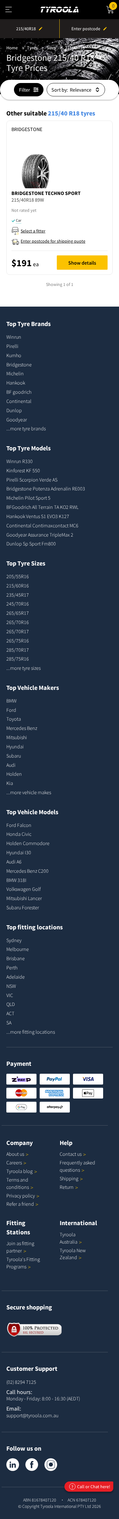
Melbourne (17, 949)
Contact (71, 1154)
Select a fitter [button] (33, 231)
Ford (11, 710)
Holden (14, 774)
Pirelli (12, 346)
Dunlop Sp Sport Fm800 (31, 543)
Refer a (20, 1204)
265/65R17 (17, 613)
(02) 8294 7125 (21, 1382)
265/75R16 (17, 640)
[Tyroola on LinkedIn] (12, 1464)
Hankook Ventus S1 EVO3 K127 (37, 516)
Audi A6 (14, 861)
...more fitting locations (30, 1032)
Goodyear (16, 419)
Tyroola (19, 1171)
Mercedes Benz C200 (27, 871)
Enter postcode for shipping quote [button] (53, 241)
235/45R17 (17, 595)
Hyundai (15, 746)
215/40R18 (75, 48)
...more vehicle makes (28, 792)
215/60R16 (17, 585)
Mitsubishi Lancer (24, 898)
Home (12, 48)
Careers (14, 1162)
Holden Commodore (28, 843)
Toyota (13, 719)
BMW (11, 700)
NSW (11, 986)
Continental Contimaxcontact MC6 (42, 525)
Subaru (13, 756)
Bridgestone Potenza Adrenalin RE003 (45, 488)
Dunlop (14, 410)
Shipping (69, 1178)
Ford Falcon (18, 825)
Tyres (32, 48)
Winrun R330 (19, 461)
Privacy (20, 1195)
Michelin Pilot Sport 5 (28, 498)
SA (8, 1022)
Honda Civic (18, 834)
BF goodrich (18, 392)
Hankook (15, 382)
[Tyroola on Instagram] (50, 1464)
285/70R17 (17, 650)
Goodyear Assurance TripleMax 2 (39, 534)
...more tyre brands (26, 428)
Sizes (51, 48)
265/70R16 (17, 622)
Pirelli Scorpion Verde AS (31, 479)
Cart (115, 5)
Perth (11, 967)
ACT (10, 1013)
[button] (59, 209)
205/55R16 (17, 576)
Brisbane (15, 958)
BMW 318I (16, 880)
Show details (82, 263)
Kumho (13, 355)
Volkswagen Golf (23, 889)
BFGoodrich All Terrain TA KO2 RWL (42, 507)
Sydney (14, 940)
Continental (18, 401)
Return (67, 1187)
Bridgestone (19, 364)
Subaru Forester (22, 907)
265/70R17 (17, 631)
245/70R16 (17, 603)
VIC (9, 995)
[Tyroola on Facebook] (31, 1464)
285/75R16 (17, 658)
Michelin (15, 373)
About (15, 1154)
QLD (10, 1004)
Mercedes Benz (21, 728)
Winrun (13, 337)
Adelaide (15, 977)
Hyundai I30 (18, 852)
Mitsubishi (16, 737)
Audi (11, 765)
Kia (9, 783)
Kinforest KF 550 (23, 470)
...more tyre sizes (23, 668)
